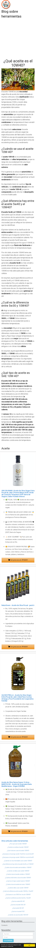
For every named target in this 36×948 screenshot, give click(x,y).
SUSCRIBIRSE (8, 940)
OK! (29, 945)
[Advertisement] (18, 38)
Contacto (4, 925)
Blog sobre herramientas (11, 14)
